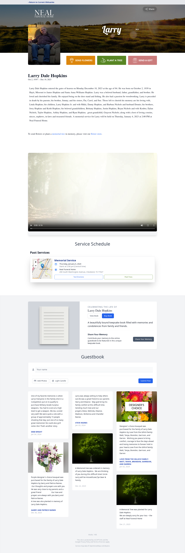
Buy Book (108, 316)
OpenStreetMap (95, 546)
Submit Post (146, 381)
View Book (94, 316)
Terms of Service (99, 542)
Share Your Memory (143, 339)
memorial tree (58, 133)
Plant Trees (128, 277)
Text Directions (78, 277)
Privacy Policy (85, 542)
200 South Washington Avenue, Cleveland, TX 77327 (81, 272)
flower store (96, 133)
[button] (42, 266)
